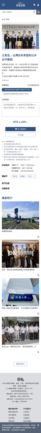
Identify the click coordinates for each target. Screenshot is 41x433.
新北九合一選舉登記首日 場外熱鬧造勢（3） (19, 347)
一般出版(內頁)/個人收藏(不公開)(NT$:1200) (17, 89)
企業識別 (26, 415)
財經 (7, 19)
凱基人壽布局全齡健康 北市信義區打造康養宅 (20, 308)
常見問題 (11, 418)
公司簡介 (26, 412)
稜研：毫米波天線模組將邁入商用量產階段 (18, 270)
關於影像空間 (13, 412)
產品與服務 (27, 421)
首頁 (3, 19)
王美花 (14, 176)
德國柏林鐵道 (7, 231)
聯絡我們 (11, 421)
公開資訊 (26, 418)
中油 (29, 176)
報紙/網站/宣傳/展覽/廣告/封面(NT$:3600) (16, 94)
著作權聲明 (12, 415)
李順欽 (22, 176)
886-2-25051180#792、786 (23, 394)
